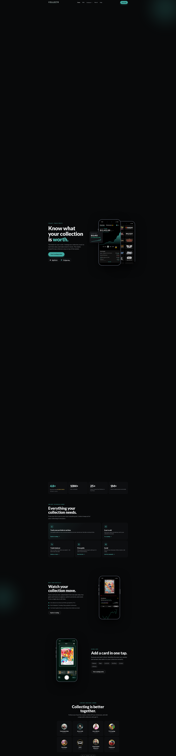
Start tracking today (56, 254)
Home (78, 2)
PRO (83, 2)
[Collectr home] (53, 2)
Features (89, 2)
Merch (96, 2)
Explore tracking (54, 612)
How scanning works (98, 671)
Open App (124, 2)
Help (101, 2)
